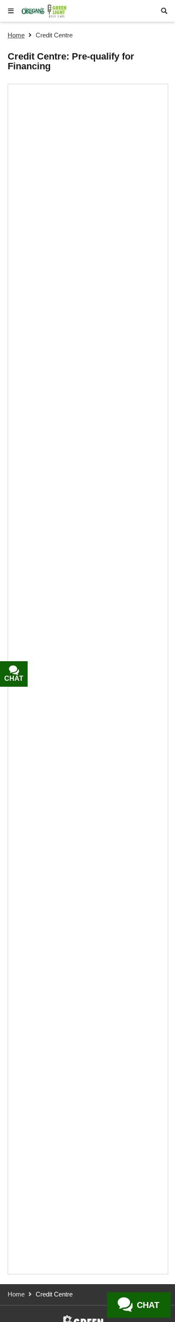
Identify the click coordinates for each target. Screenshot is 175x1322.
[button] (11, 11)
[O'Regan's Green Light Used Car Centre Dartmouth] (44, 10)
